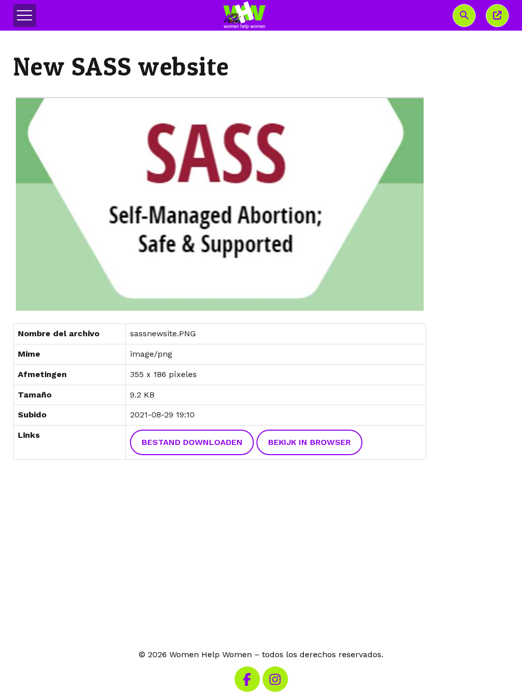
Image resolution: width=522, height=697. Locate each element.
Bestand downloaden (192, 442)
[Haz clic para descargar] (220, 204)
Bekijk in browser (309, 442)
